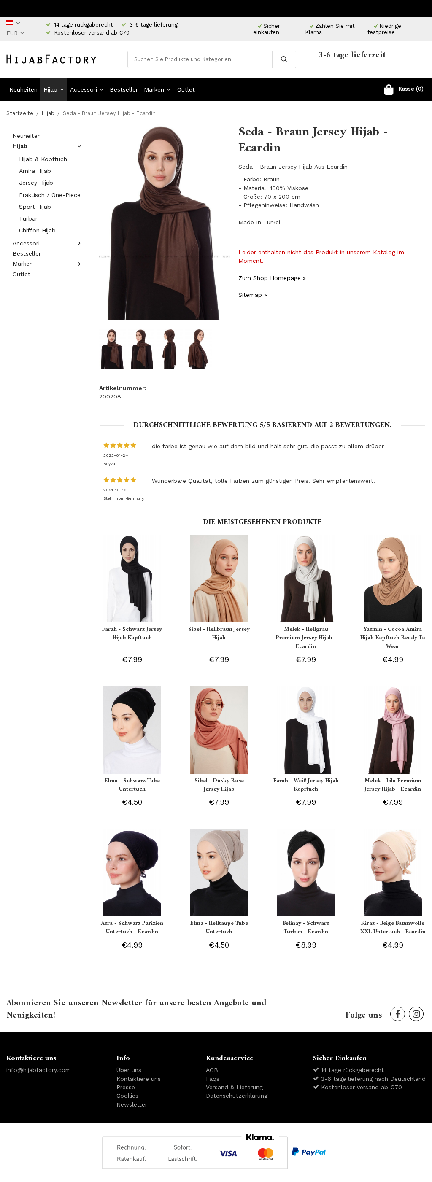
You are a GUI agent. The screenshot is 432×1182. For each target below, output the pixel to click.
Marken (154, 89)
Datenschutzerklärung (236, 1095)
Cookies (127, 1095)
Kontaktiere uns (138, 1078)
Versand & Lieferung (234, 1087)
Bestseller (124, 89)
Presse (125, 1087)
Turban (29, 218)
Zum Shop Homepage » (272, 278)
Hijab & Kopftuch (43, 159)
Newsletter (131, 1104)
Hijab (50, 89)
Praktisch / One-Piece (50, 194)
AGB (212, 1069)
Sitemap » (252, 294)
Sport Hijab (35, 206)
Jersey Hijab (36, 182)
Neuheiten (23, 89)
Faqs (212, 1078)
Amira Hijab (35, 170)
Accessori (83, 89)
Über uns (128, 1069)
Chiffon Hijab (37, 230)
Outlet (186, 89)
